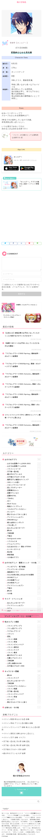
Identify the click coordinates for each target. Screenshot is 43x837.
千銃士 (23, 536)
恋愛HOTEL (23, 496)
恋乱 (23, 636)
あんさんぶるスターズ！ (23, 528)
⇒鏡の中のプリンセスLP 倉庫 (14, 753)
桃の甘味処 (21, 2)
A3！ (23, 501)
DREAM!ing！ (23, 520)
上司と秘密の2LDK (23, 663)
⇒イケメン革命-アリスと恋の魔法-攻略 (17, 723)
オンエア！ (23, 512)
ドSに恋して (23, 525)
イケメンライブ (23, 650)
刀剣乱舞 (23, 533)
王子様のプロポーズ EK (23, 477)
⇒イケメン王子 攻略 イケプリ (14, 737)
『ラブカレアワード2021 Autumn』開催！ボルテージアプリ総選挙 (23, 385)
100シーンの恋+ (23, 482)
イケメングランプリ (23, 626)
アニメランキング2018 (23, 569)
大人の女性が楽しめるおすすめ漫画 (23, 575)
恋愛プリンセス (23, 493)
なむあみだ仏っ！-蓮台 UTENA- (23, 546)
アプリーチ (33, 160)
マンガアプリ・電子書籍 (23, 567)
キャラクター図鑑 (22, 671)
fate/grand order (23, 538)
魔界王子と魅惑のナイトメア (23, 479)
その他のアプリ (23, 557)
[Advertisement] (21, 215)
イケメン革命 (23, 642)
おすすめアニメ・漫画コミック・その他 (22, 563)
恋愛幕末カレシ (23, 490)
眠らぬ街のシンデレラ (23, 522)
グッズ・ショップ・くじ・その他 (22, 616)
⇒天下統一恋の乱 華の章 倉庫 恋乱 (16, 745)
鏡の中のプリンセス (23, 474)
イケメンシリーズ (23, 469)
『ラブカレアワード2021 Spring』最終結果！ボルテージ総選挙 (22, 396)
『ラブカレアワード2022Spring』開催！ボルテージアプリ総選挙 (23, 365)
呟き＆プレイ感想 (22, 622)
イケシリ (23, 634)
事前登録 (23, 555)
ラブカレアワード (23, 631)
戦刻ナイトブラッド (23, 506)
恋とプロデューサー (23, 487)
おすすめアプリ (22, 459)
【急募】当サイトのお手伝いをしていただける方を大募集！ (22, 344)
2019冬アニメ (23, 577)
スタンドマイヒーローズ (23, 485)
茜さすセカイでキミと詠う (23, 514)
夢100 (23, 530)
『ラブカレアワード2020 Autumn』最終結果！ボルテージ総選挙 (23, 426)
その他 (23, 593)
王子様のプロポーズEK (23, 666)
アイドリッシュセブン (23, 517)
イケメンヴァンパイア (23, 644)
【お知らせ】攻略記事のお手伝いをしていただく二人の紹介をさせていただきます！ (22, 334)
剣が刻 (23, 552)
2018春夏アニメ (23, 580)
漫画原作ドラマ (23, 572)
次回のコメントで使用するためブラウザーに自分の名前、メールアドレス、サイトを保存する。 (21, 287)
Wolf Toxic (23, 504)
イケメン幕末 (23, 652)
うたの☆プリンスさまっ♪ (23, 509)
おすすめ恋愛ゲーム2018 (23, 466)
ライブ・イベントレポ (22, 599)
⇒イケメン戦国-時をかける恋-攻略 (15, 719)
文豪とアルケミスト (23, 658)
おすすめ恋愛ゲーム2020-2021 (23, 463)
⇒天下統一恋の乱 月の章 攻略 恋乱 (16, 741)
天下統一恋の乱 (23, 471)
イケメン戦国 (23, 639)
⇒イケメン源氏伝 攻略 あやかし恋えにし (18, 733)
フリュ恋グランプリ (23, 628)
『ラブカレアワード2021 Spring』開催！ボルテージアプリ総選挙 (22, 406)
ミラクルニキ (23, 541)
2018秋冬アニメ (23, 583)
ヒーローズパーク (23, 549)
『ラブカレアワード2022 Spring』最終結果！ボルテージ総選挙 (22, 355)
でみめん (23, 498)
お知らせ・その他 (22, 707)
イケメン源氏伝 (23, 647)
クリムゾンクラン (23, 544)
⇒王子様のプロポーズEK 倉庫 (14, 749)
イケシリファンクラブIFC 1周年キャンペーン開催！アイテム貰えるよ (23, 416)
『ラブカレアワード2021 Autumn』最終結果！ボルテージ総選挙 (23, 375)
